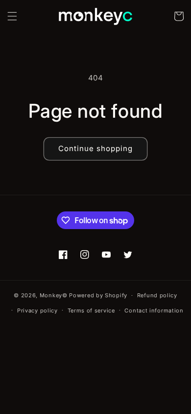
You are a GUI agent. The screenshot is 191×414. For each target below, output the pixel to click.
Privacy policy (37, 310)
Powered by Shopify (98, 295)
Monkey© (54, 295)
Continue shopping (95, 148)
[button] (12, 16)
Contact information (153, 310)
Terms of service (91, 310)
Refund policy (157, 295)
